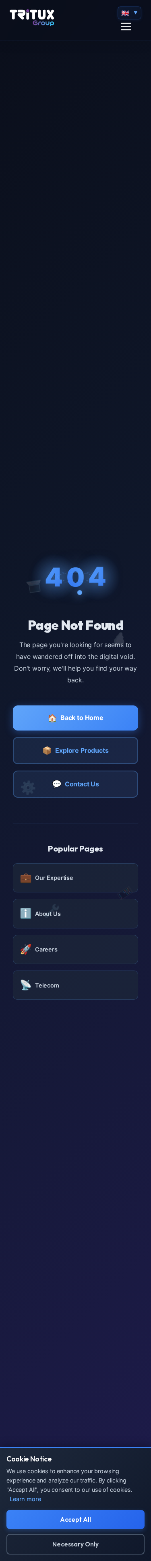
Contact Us (75, 784)
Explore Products (75, 750)
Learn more (25, 1498)
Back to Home (75, 718)
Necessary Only (75, 1544)
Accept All (75, 1519)
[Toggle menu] (126, 26)
